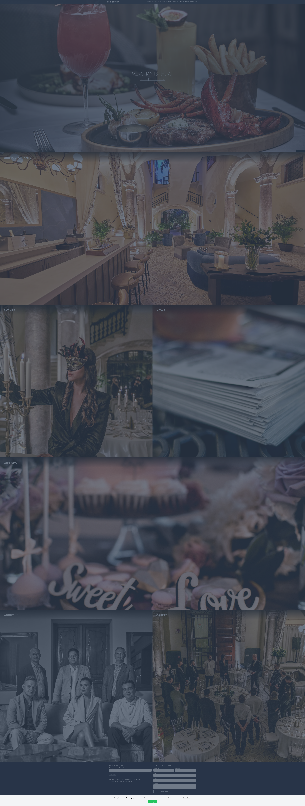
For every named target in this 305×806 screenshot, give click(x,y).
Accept (152, 802)
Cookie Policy (186, 798)
